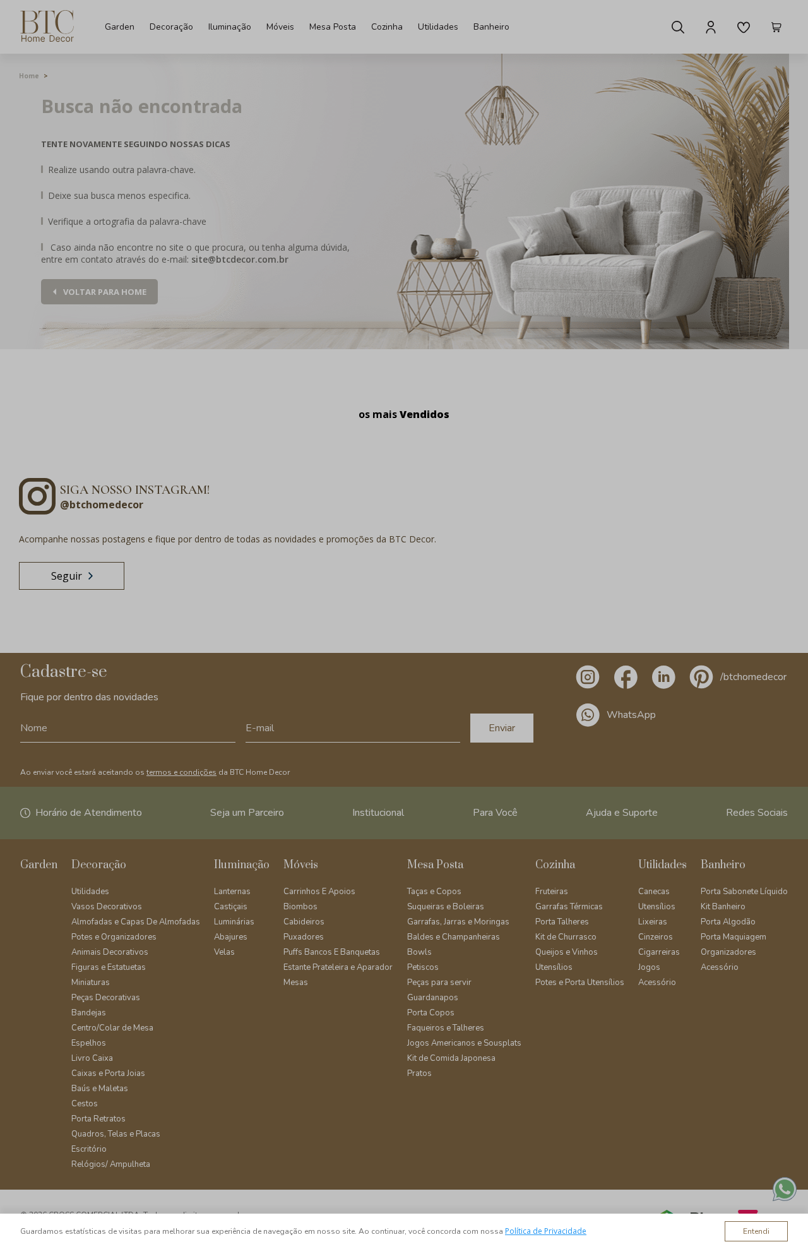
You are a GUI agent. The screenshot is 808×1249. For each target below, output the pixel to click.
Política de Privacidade (545, 1231)
